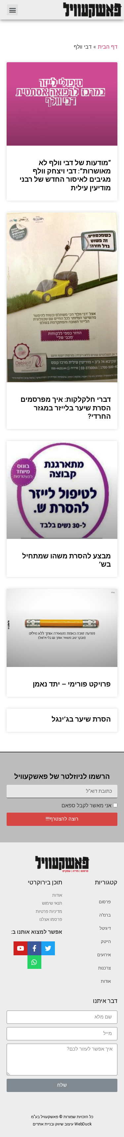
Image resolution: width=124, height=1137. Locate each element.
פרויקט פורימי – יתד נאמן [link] (72, 684)
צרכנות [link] (104, 968)
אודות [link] (106, 981)
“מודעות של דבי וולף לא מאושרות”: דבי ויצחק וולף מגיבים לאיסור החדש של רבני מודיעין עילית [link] (65, 175)
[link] (73, 10)
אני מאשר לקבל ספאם (86, 805)
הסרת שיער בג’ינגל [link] (81, 719)
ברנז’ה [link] (105, 915)
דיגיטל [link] (105, 928)
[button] (12, 9)
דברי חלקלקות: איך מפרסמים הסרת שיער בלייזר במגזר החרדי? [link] (66, 408)
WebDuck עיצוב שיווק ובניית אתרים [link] (62, 1124)
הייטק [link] (106, 941)
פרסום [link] (105, 901)
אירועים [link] (104, 954)
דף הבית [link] (107, 46)
